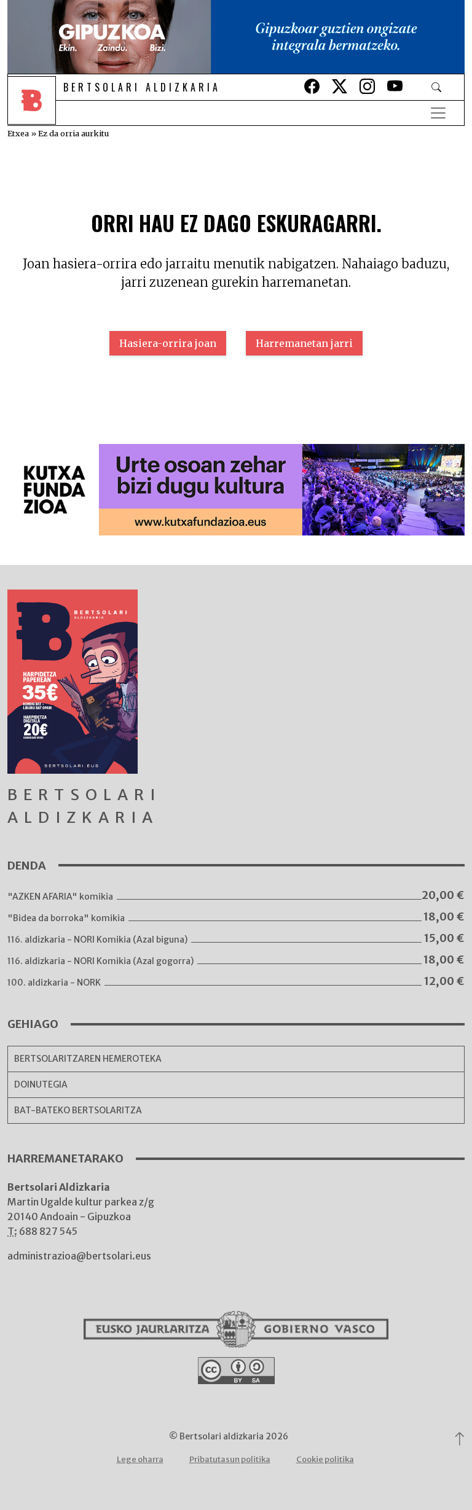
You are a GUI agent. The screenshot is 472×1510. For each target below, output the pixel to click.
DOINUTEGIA (41, 1084)
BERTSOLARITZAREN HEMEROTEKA (88, 1058)
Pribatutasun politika (229, 1459)
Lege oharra (140, 1459)
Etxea (18, 133)
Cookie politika (325, 1459)
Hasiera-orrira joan (167, 343)
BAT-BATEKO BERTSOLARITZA (78, 1110)
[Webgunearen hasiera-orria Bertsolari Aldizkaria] (34, 113)
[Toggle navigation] (438, 113)
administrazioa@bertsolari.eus (79, 1256)
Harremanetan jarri (304, 343)
